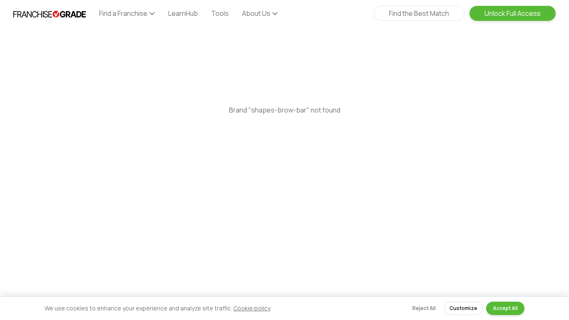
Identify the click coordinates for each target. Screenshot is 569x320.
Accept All (505, 308)
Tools (220, 13)
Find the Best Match (419, 13)
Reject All (424, 308)
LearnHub (183, 13)
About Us (256, 13)
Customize (463, 308)
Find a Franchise (123, 13)
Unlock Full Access (512, 13)
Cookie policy (251, 308)
